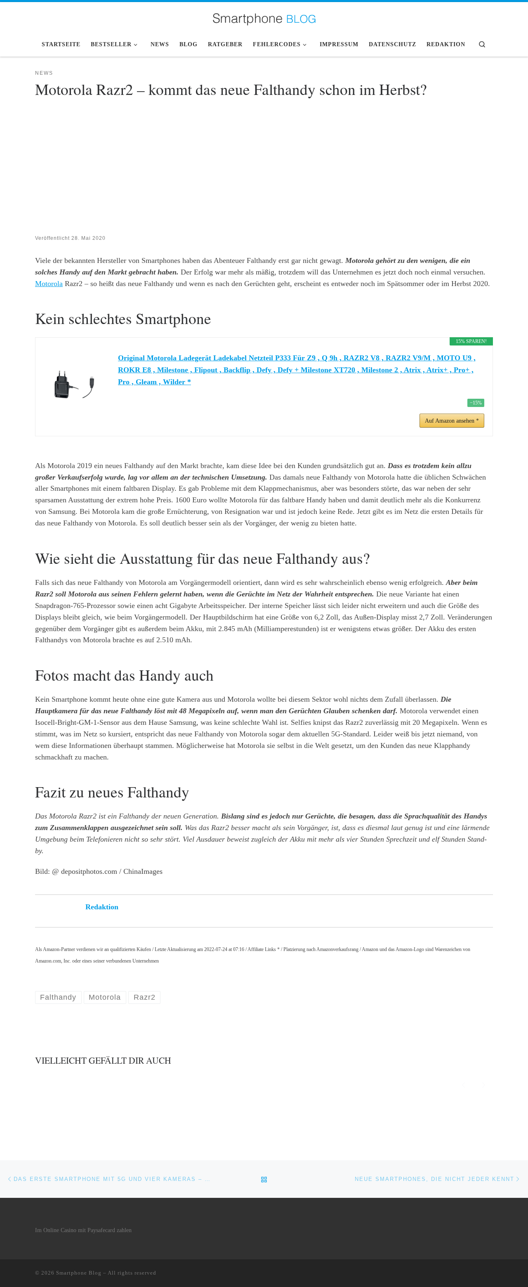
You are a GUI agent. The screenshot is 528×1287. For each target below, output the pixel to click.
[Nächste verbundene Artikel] (483, 1083)
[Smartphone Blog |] (264, 16)
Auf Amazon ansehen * (452, 421)
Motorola (49, 283)
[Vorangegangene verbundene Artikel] (463, 1083)
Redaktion (101, 907)
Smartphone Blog (78, 1273)
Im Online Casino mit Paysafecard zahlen (83, 1230)
